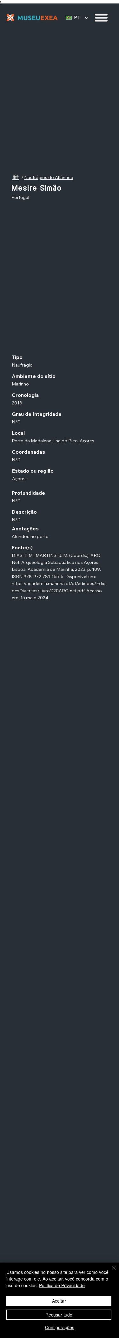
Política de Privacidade (62, 1285)
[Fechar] (110, 1271)
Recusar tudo (58, 1314)
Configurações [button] (59, 1327)
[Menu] (101, 18)
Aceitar (59, 1301)
